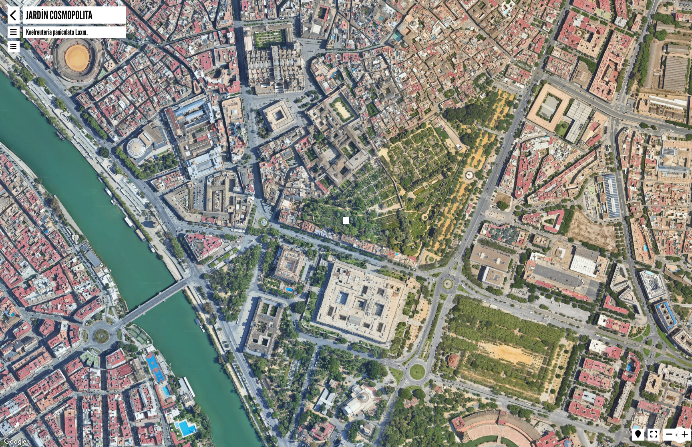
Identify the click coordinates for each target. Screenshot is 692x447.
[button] (346, 220)
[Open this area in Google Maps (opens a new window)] (15, 442)
